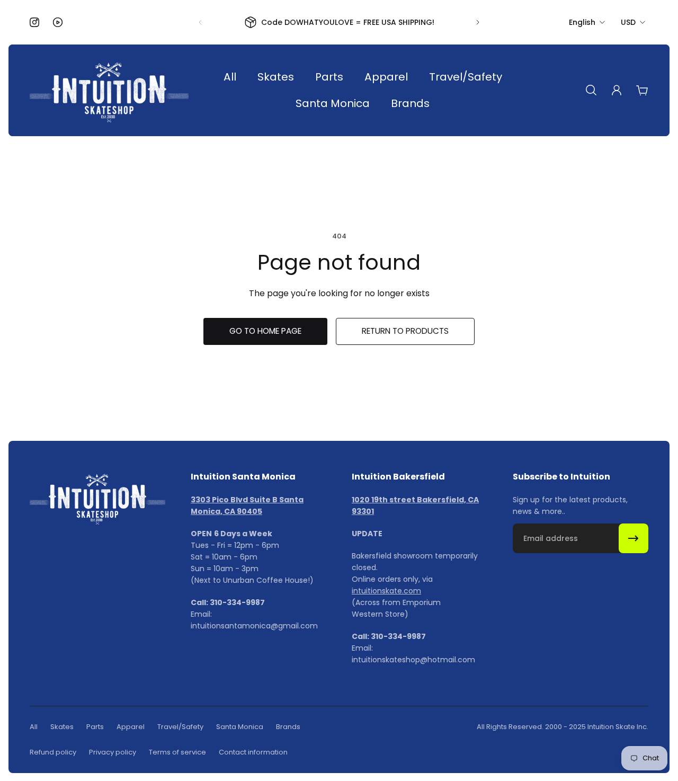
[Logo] (109, 90)
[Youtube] (57, 22)
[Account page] (616, 90)
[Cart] (642, 90)
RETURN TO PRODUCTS (405, 330)
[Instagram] (34, 22)
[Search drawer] (591, 90)
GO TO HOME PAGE (265, 330)
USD (628, 22)
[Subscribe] (633, 538)
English (582, 22)
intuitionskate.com (386, 590)
